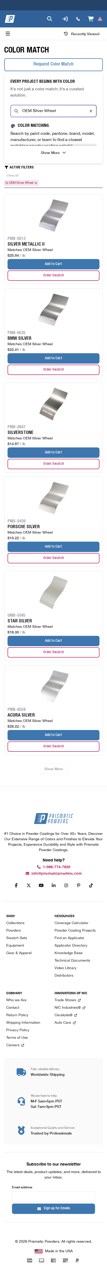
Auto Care (63, 1023)
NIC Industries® (68, 1008)
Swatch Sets (16, 938)
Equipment (15, 945)
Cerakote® (63, 1015)
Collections (15, 923)
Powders (13, 930)
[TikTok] (91, 885)
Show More (50, 152)
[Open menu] (8, 33)
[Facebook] (16, 885)
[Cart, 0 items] (95, 19)
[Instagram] (66, 885)
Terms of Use (17, 1038)
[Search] (49, 19)
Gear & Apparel (19, 953)
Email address (22, 1187)
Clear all (12, 175)
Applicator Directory (71, 945)
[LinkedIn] (53, 885)
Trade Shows (65, 1000)
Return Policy (17, 1015)
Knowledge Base (69, 953)
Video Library (65, 968)
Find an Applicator (69, 938)
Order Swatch (53, 275)
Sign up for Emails (57, 1208)
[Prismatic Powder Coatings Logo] (10, 19)
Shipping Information (23, 1023)
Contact (12, 1008)
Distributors (64, 975)
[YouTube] (41, 885)
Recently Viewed (85, 33)
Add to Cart (53, 264)
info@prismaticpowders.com (56, 873)
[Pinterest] (78, 885)
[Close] (91, 111)
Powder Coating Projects (75, 930)
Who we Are (16, 1000)
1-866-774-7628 (56, 867)
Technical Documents (72, 960)
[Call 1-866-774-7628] (78, 19)
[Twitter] (28, 885)
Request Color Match (53, 64)
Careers (12, 1045)
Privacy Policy (17, 1030)
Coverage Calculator (72, 923)
